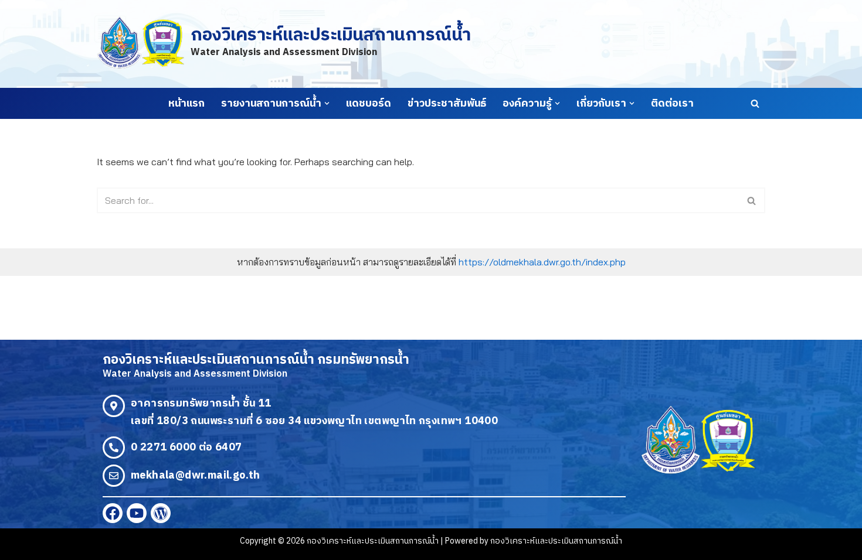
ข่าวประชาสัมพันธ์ (447, 103)
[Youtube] (137, 513)
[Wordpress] (161, 513)
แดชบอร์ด (368, 103)
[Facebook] (113, 513)
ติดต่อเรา (672, 103)
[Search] (755, 103)
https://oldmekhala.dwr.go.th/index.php (542, 262)
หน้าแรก (186, 103)
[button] (327, 103)
